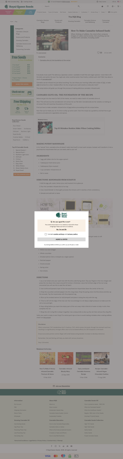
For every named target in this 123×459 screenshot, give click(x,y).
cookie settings (58, 234)
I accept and (63, 234)
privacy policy (73, 234)
